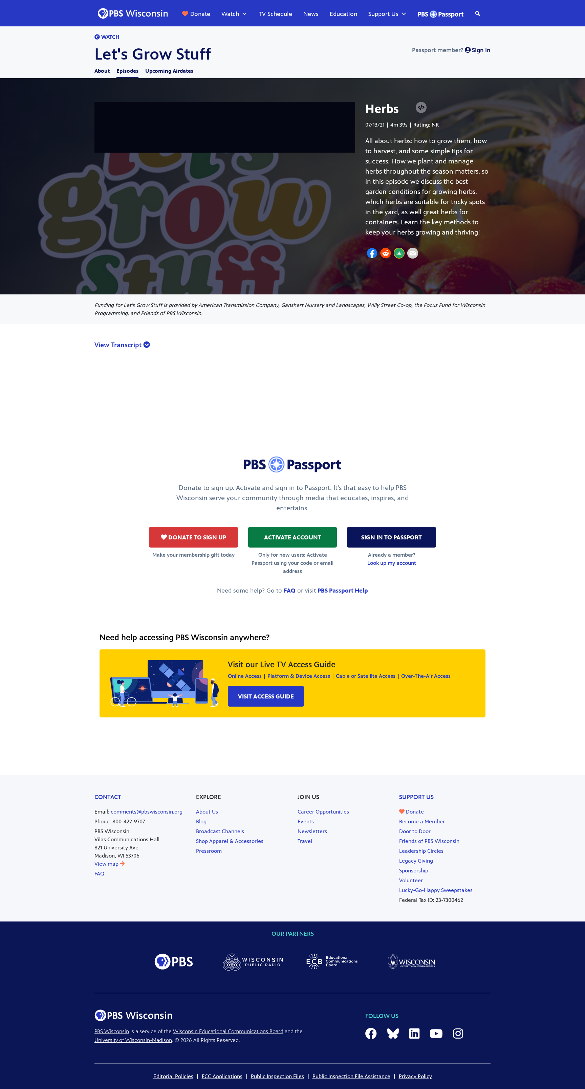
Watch (230, 14)
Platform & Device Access (298, 676)
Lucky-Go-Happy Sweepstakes (436, 890)
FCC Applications (222, 1076)
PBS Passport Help (343, 590)
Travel (305, 841)
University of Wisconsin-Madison (133, 1040)
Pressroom (209, 851)
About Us (207, 811)
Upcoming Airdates (169, 71)
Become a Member (422, 821)
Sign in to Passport (391, 537)
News (311, 14)
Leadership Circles (421, 851)
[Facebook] (372, 254)
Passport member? (451, 50)
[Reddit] (385, 254)
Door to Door (415, 831)
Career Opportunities (323, 811)
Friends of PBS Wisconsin (429, 841)
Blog (201, 821)
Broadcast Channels (220, 831)
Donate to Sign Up (196, 537)
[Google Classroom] (399, 254)
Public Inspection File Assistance (351, 1076)
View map (107, 864)
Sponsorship (413, 870)
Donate (200, 14)
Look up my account (391, 563)
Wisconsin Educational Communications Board (228, 1031)
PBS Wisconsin (111, 1031)
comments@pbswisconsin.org (146, 811)
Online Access (245, 676)
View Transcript (118, 345)
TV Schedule (275, 14)
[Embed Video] (421, 107)
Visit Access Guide (266, 696)
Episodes (127, 71)
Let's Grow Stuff (152, 54)
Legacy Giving (416, 861)
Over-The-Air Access (426, 676)
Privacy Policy (415, 1076)
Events (306, 821)
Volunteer (411, 880)
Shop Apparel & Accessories (229, 841)
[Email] (412, 254)
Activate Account (292, 537)
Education (343, 14)
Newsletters (312, 831)
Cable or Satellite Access (365, 676)
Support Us (383, 14)
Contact (107, 797)
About (102, 71)
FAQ (290, 590)
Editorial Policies (173, 1076)
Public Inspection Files (277, 1076)
